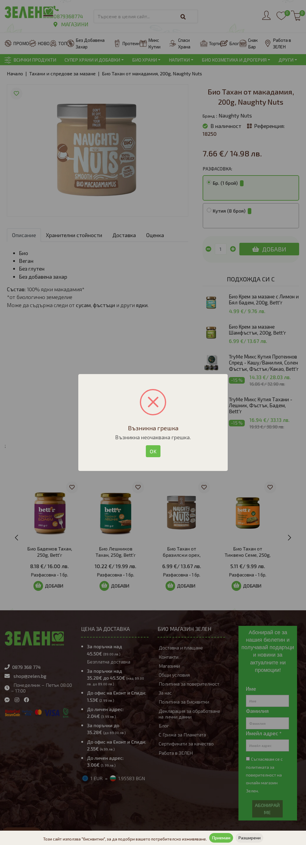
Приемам (221, 837)
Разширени (249, 837)
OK (153, 451)
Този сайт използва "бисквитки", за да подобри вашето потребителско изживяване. (125, 838)
